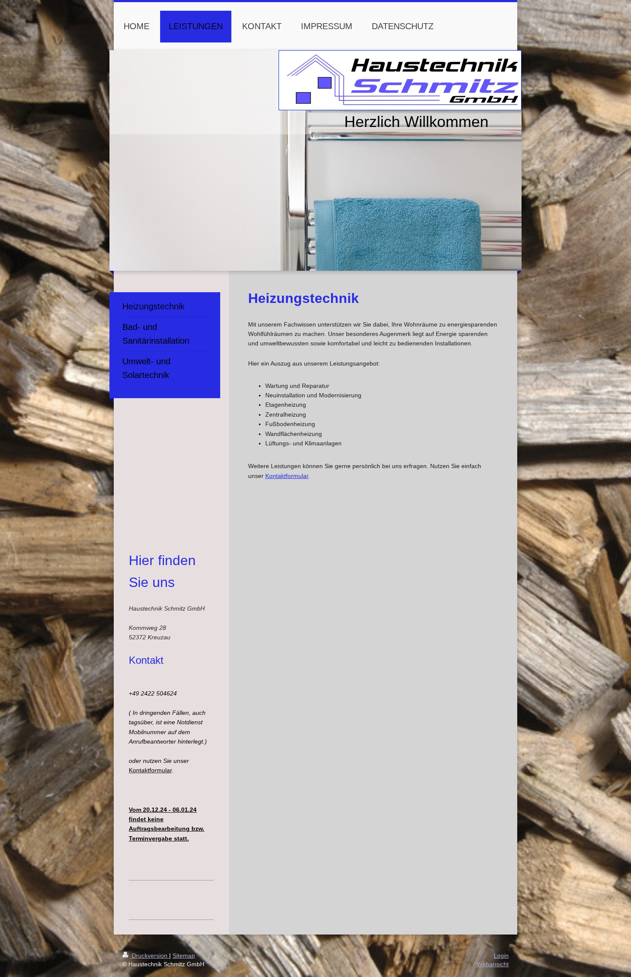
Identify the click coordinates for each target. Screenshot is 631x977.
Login (501, 955)
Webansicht (493, 964)
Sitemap (184, 955)
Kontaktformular (286, 475)
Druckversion (149, 955)
